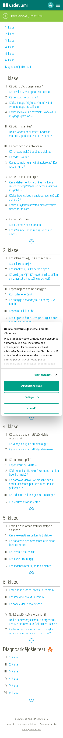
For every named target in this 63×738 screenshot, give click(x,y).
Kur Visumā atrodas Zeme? (25, 502)
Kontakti (10, 724)
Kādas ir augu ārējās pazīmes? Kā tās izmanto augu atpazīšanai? (31, 105)
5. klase (10, 53)
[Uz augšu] (31, 241)
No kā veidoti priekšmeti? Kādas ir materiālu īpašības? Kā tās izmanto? (30, 134)
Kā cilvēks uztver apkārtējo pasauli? (30, 92)
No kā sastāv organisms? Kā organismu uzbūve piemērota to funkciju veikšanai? (33, 622)
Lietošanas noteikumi (27, 724)
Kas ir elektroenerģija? (22, 559)
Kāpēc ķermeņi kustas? (23, 465)
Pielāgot (29, 397)
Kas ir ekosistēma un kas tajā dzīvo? (30, 535)
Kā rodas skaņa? (19, 157)
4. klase (10, 47)
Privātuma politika (48, 724)
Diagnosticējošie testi (18, 67)
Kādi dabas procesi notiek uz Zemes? (31, 590)
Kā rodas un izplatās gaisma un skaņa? (32, 495)
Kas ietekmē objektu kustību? (26, 597)
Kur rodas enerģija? (20, 294)
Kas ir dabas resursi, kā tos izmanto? (30, 566)
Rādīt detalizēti (43, 374)
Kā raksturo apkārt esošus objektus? (31, 151)
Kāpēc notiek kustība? (22, 311)
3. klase (10, 40)
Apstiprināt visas (31, 385)
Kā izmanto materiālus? (23, 552)
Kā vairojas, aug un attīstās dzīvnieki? (31, 449)
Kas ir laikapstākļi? (20, 264)
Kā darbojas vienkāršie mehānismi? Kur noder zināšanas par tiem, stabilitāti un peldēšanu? (32, 484)
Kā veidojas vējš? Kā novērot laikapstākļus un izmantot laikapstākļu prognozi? (34, 276)
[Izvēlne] (58, 5)
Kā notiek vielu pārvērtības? (25, 604)
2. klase (10, 34)
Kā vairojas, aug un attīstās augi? (28, 444)
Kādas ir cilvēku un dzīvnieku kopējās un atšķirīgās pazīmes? (33, 114)
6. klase (10, 60)
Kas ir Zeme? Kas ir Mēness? (26, 225)
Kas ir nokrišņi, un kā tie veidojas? (29, 269)
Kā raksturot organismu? (23, 97)
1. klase (10, 27)
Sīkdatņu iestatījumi (31, 729)
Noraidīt (31, 408)
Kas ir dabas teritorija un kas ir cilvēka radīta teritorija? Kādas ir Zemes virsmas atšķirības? (33, 186)
